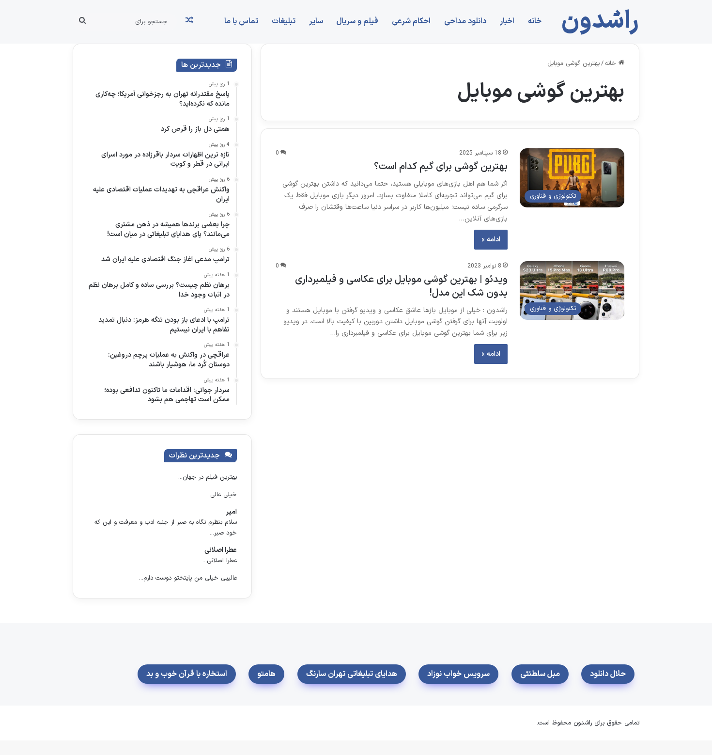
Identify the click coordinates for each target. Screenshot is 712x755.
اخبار (507, 21)
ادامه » (490, 240)
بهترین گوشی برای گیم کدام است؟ (441, 166)
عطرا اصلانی (220, 550)
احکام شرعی (411, 21)
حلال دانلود (608, 674)
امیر (231, 512)
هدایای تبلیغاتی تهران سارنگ (351, 674)
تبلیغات (283, 21)
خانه (535, 21)
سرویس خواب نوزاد (458, 674)
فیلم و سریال (357, 21)
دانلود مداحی (465, 21)
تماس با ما (241, 21)
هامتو (266, 674)
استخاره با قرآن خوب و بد (186, 674)
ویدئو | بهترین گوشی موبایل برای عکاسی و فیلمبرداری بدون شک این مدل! (401, 286)
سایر (316, 21)
